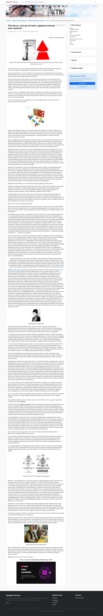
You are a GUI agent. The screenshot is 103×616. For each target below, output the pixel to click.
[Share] (60, 25)
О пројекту (55, 600)
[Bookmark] (57, 25)
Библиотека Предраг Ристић (36, 20)
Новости (54, 598)
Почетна (8, 20)
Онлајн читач (83, 86)
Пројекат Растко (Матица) (19, 20)
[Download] (63, 25)
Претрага (55, 602)
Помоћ (54, 604)
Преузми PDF (82, 83)
